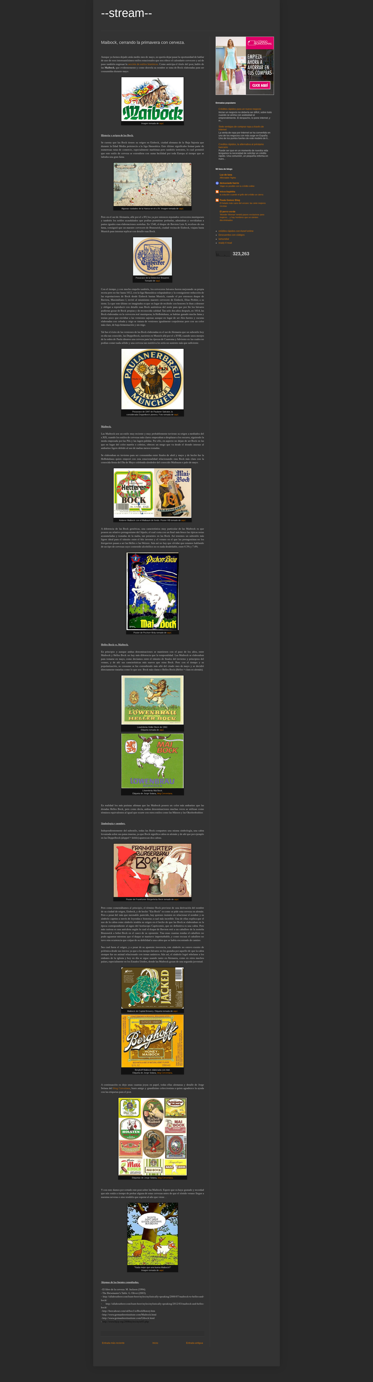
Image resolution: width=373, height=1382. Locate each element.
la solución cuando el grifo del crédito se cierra (241, 194)
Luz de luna (226, 174)
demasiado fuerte (229, 183)
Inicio (155, 1343)
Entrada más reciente (113, 1343)
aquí (161, 123)
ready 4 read (225, 243)
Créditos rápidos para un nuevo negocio (240, 109)
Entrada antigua (194, 1343)
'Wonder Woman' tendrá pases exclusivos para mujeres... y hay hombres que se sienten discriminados (242, 217)
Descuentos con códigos (232, 235)
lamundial (224, 239)
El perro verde (227, 211)
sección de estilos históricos (143, 64)
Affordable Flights (228, 178)
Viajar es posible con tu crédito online (237, 186)
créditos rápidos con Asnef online (236, 231)
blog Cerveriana (164, 793)
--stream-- (126, 12)
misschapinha (227, 191)
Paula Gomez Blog (230, 200)
